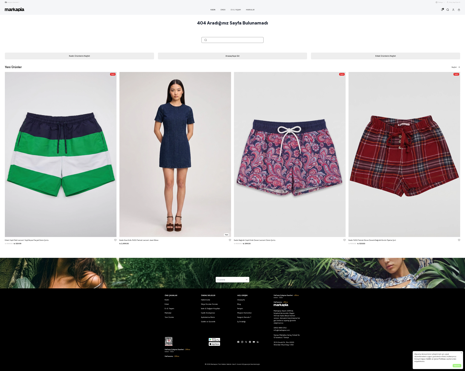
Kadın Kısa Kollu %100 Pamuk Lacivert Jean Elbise (24, 240)
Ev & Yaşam (169, 308)
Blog (239, 304)
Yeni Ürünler (169, 317)
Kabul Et (457, 366)
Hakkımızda (205, 300)
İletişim (240, 308)
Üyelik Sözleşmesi (208, 313)
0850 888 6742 (280, 328)
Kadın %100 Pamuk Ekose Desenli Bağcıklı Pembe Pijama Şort (373, 240)
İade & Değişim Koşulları (210, 308)
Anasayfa (241, 300)
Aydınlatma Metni (208, 317)
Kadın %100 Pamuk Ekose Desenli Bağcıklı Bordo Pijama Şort (257, 240)
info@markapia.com (282, 330)
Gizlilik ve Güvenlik (208, 321)
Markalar (168, 313)
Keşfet (454, 67)
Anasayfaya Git (232, 56)
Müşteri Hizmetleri (244, 313)
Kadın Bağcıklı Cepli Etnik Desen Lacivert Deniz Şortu (140, 240)
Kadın (167, 300)
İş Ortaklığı (241, 321)
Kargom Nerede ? (244, 317)
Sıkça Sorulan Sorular (209, 304)
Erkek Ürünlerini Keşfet (385, 56)
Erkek (167, 304)
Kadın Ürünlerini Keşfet (79, 56)
